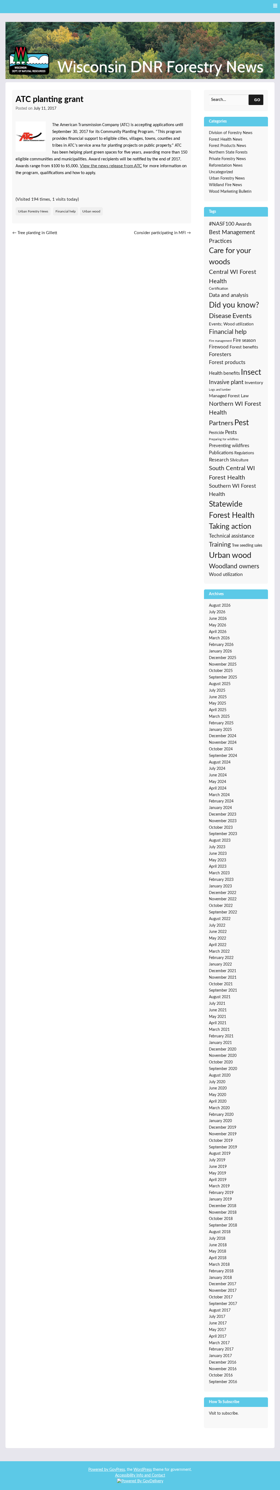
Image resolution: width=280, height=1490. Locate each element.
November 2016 (223, 1369)
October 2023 (221, 828)
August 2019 (220, 1154)
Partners (221, 423)
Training (220, 544)
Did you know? (234, 305)
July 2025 (217, 691)
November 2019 (223, 1134)
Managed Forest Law (229, 396)
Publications (221, 452)
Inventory (254, 383)
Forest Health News (225, 139)
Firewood (219, 347)
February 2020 (221, 1115)
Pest (241, 423)
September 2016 (223, 1382)
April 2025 (217, 710)
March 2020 (219, 1108)
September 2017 (223, 1304)
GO (257, 99)
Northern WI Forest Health (235, 408)
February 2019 (221, 1193)
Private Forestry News (227, 159)
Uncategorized (221, 172)
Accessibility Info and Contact (140, 1475)
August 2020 (220, 1075)
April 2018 (217, 1258)
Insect (251, 372)
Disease (220, 316)
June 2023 (218, 854)
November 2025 (223, 664)
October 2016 (221, 1375)
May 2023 (217, 860)
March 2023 (219, 873)
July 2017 (217, 1317)
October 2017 (221, 1297)
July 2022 (217, 925)
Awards (243, 224)
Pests (231, 432)
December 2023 (222, 814)
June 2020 (218, 1088)
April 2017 (217, 1336)
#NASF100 (221, 224)
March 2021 (219, 1030)
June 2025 (218, 697)
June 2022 (218, 932)
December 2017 (222, 1284)
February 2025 (221, 723)
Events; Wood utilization (231, 324)
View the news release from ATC (111, 166)
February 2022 (221, 958)
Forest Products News (227, 146)
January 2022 (220, 964)
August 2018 (220, 1232)
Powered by (98, 1470)
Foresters (220, 354)
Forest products (227, 362)
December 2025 (222, 658)
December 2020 (222, 1049)
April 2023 (217, 867)
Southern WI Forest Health (232, 490)
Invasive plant (226, 382)
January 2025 (220, 730)
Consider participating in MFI (162, 233)
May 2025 (217, 703)
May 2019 (217, 1173)
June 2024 (218, 775)
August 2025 (220, 684)
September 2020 (223, 1069)
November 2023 (223, 821)
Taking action (230, 526)
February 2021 (221, 1036)
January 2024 (220, 808)
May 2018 (217, 1251)
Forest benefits (244, 347)
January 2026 (220, 651)
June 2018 (218, 1245)
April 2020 (217, 1101)
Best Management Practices (232, 236)
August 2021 (220, 997)
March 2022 (219, 951)
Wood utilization (226, 574)
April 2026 (217, 632)
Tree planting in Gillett (34, 233)
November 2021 (223, 978)
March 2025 (219, 717)
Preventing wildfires (229, 445)
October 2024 (221, 749)
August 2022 (220, 919)
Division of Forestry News (230, 133)
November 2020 (223, 1056)
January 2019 (220, 1199)
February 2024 (221, 801)
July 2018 (217, 1239)
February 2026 (221, 645)
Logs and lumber (220, 389)
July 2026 (217, 612)
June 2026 (218, 619)
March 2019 (219, 1186)
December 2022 (222, 893)
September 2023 (223, 834)
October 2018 (221, 1219)
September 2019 (223, 1147)
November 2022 (223, 899)
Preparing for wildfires (224, 439)
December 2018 (222, 1206)
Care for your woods (230, 256)
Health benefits (224, 373)
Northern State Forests (228, 152)
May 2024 (217, 782)
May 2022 (217, 938)
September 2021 (223, 990)
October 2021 (221, 984)
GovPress (117, 1470)
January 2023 (220, 886)
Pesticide (216, 433)
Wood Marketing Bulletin (230, 192)
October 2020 (221, 1062)
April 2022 (217, 945)
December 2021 (222, 971)
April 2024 (217, 788)
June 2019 (218, 1167)
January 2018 (220, 1278)
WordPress (142, 1470)
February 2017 (221, 1349)
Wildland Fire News (225, 185)
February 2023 (221, 880)
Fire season (244, 340)
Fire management (220, 340)
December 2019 (222, 1127)
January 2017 (220, 1356)
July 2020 (217, 1082)
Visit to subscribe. (223, 1413)
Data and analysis (228, 295)
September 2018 (223, 1225)
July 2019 (217, 1160)
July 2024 (217, 769)
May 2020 (217, 1095)
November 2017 (223, 1291)
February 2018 (221, 1271)
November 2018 (223, 1212)
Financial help (66, 211)
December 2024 (222, 736)
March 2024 (219, 795)
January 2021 (220, 1043)
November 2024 (223, 743)
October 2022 (221, 906)
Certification (218, 289)
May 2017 (217, 1330)
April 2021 (217, 1023)
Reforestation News (226, 166)
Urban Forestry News (33, 211)
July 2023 (217, 847)
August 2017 (220, 1310)
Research (219, 460)
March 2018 (219, 1265)
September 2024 (223, 756)
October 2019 (221, 1141)
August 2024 (220, 762)
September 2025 (223, 677)
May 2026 (217, 625)
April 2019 (217, 1180)
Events (242, 316)
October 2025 (221, 671)
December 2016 (222, 1362)
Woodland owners (234, 566)
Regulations (244, 453)
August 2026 (220, 606)
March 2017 (219, 1343)
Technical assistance (231, 536)
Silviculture (239, 460)
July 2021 (217, 1004)
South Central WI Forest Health (232, 473)
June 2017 (218, 1323)
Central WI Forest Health (232, 276)
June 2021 (218, 1010)
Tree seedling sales (247, 545)
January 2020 (220, 1121)
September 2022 (223, 912)
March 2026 (219, 638)
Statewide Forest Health (232, 510)
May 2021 (217, 1017)
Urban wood (91, 211)
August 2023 (220, 840)
